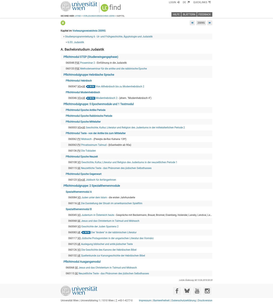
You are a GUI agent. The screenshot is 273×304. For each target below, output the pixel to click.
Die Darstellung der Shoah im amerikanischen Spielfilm (111, 203)
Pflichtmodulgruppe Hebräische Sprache (89, 74)
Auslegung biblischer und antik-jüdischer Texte (107, 244)
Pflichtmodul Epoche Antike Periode (85, 109)
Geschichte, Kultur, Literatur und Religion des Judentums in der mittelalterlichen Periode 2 (135, 127)
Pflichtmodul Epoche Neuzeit (82, 156)
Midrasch (86, 139)
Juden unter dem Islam (94, 197)
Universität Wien (71, 2)
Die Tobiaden (88, 150)
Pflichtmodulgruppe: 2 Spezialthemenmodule (92, 185)
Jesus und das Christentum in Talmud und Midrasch (110, 220)
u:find (78, 16)
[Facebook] (177, 291)
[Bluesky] (187, 291)
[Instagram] (207, 291)
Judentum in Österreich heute (97, 215)
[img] (111, 8)
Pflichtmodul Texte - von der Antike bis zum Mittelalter (96, 133)
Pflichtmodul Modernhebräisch (83, 92)
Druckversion (205, 300)
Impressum (145, 300)
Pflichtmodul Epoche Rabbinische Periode (89, 115)
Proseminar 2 (87, 62)
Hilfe (176, 14)
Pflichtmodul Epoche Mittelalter (83, 121)
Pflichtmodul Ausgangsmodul (82, 261)
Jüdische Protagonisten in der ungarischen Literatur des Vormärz (117, 238)
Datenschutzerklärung (183, 300)
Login (172, 2)
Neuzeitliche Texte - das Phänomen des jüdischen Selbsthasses (116, 168)
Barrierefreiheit (161, 300)
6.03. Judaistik (76, 42)
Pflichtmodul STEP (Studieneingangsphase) (91, 56)
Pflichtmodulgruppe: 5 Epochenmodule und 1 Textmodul (99, 104)
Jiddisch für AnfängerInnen (101, 179)
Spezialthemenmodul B (79, 209)
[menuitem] (186, 2)
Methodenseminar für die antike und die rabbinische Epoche (113, 68)
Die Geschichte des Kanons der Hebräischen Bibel (108, 249)
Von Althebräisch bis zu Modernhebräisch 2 (120, 86)
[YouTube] (197, 291)
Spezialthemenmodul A (79, 191)
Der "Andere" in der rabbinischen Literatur (113, 232)
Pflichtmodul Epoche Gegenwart (83, 173)
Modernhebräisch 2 (106, 97)
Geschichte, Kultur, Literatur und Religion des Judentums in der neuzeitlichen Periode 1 (129, 162)
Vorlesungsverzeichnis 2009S (99, 16)
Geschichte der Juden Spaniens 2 (99, 226)
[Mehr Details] (63, 22)
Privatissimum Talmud (93, 144)
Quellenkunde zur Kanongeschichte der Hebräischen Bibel (113, 255)
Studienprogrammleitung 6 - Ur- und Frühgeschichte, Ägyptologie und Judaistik (109, 36)
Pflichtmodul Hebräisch (79, 80)
